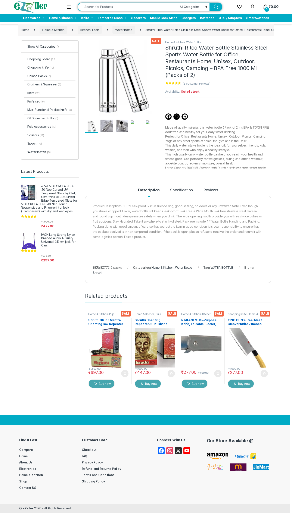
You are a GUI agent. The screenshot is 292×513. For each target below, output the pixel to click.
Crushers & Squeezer (44, 84)
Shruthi (97, 272)
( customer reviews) (196, 83)
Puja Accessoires (101, 315)
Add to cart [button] (124, 373)
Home (25, 30)
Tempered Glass (110, 18)
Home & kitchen (61, 18)
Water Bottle (123, 30)
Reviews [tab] (210, 190)
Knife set (36, 101)
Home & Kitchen (53, 30)
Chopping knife (237, 314)
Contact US (27, 488)
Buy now (105, 383)
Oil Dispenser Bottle (42, 118)
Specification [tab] (181, 190)
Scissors (35, 135)
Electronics (31, 18)
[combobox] (127, 7)
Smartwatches (257, 18)
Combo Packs (39, 76)
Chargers (188, 18)
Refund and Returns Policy (101, 468)
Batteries (207, 18)
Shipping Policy (93, 481)
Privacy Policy (92, 462)
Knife (85, 18)
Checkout (89, 449)
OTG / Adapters (230, 18)
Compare (26, 449)
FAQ (84, 456)
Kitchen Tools (89, 30)
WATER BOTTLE (222, 267)
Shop (23, 481)
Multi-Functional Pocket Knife (49, 109)
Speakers (138, 18)
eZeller (28, 508)
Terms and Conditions (98, 475)
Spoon (34, 143)
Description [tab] (149, 190)
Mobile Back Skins (163, 18)
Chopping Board (41, 59)
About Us (25, 462)
